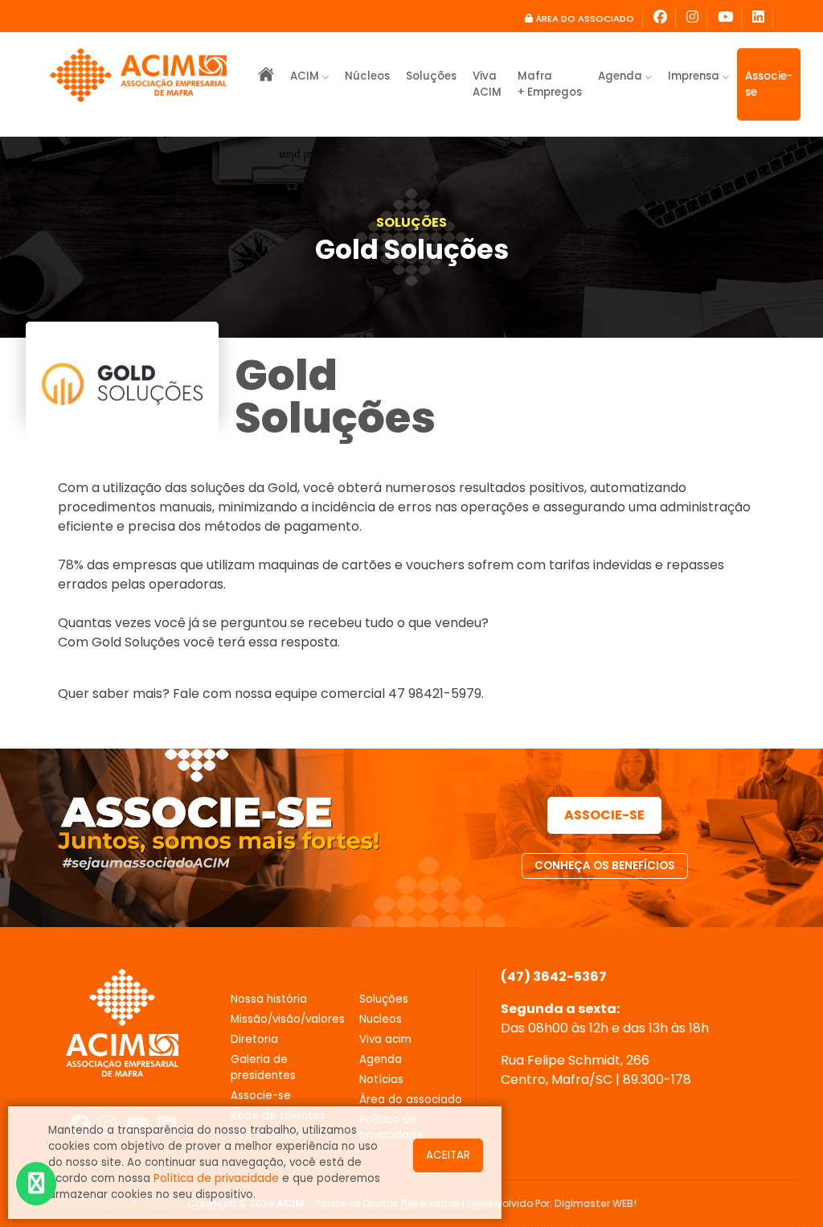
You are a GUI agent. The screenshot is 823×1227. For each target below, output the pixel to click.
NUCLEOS (380, 1019)
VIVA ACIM (385, 1039)
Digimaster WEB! (596, 1203)
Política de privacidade (216, 1178)
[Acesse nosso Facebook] (660, 18)
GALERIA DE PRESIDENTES (263, 1067)
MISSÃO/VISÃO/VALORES (283, 1019)
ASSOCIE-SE (604, 815)
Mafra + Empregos (550, 84)
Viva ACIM (487, 84)
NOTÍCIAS (381, 1079)
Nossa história (269, 999)
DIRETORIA (254, 1039)
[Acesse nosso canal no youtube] (726, 18)
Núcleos (367, 76)
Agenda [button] (621, 76)
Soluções (431, 76)
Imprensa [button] (695, 76)
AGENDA (380, 1059)
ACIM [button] (305, 76)
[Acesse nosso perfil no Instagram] (692, 18)
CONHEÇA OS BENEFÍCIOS (604, 865)
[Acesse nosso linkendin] (758, 18)
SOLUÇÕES (411, 222)
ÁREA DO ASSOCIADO (583, 18)
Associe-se (768, 84)
